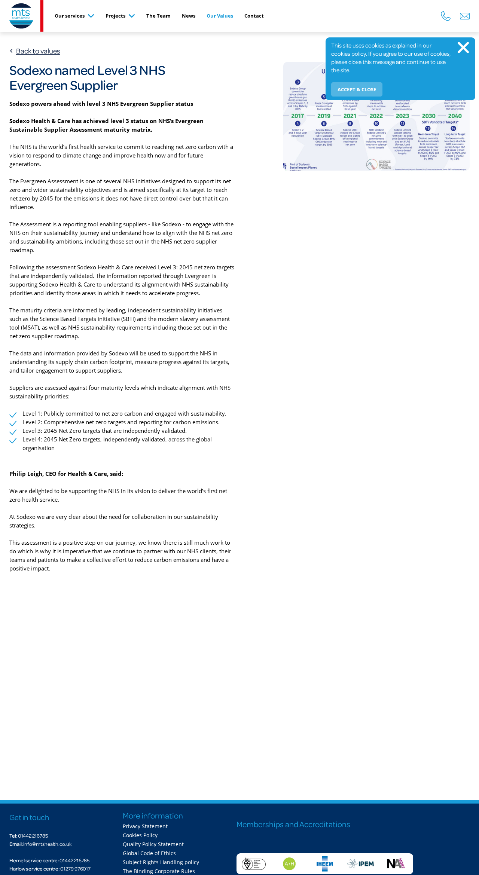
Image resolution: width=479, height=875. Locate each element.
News (188, 15)
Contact (254, 15)
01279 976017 (75, 868)
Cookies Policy (140, 835)
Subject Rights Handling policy (161, 862)
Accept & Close (357, 89)
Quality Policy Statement (153, 844)
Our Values (220, 15)
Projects (115, 15)
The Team (158, 15)
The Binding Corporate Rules (159, 871)
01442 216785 (33, 835)
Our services (70, 15)
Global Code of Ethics (149, 853)
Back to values (38, 51)
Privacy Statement (145, 826)
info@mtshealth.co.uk (47, 844)
